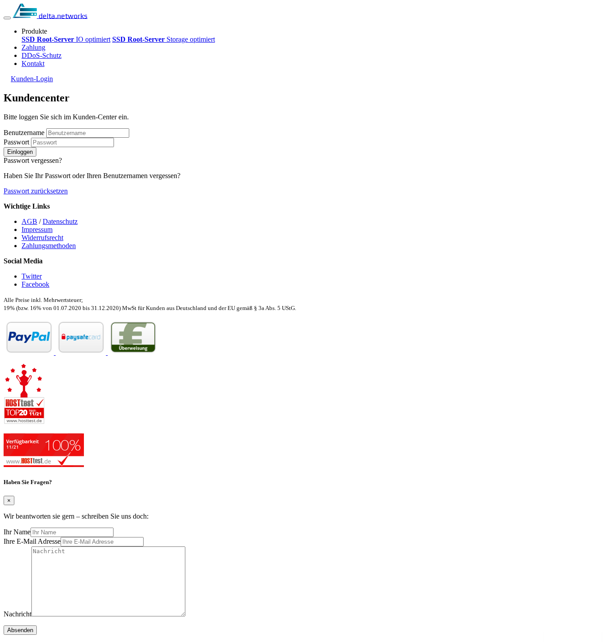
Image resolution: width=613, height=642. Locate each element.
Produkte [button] (34, 31)
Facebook (35, 284)
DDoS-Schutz (41, 55)
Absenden (20, 630)
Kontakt (33, 63)
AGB (29, 221)
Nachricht (17, 614)
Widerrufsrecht (42, 237)
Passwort (16, 142)
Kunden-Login (32, 79)
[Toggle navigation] (7, 18)
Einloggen (20, 151)
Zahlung (33, 47)
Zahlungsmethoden (49, 245)
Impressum (37, 229)
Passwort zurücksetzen (36, 191)
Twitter (32, 276)
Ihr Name (17, 532)
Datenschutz (60, 221)
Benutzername (24, 132)
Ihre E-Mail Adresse (32, 541)
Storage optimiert (163, 39)
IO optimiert (66, 39)
